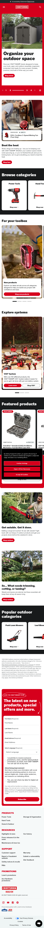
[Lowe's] (4, 910)
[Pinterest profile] (17, 902)
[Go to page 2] (19, 301)
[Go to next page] (35, 90)
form (6, 790)
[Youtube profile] (8, 902)
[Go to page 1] (14, 301)
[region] (22, 197)
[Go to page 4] (29, 301)
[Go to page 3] (24, 301)
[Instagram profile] (3, 902)
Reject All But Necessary (22, 469)
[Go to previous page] (3, 90)
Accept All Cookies (22, 474)
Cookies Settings (22, 463)
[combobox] (22, 752)
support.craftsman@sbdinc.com (27, 790)
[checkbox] (5, 761)
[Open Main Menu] (4, 7)
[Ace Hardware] (10, 910)
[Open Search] (40, 7)
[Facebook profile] (13, 902)
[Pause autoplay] (40, 90)
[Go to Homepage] (22, 7)
